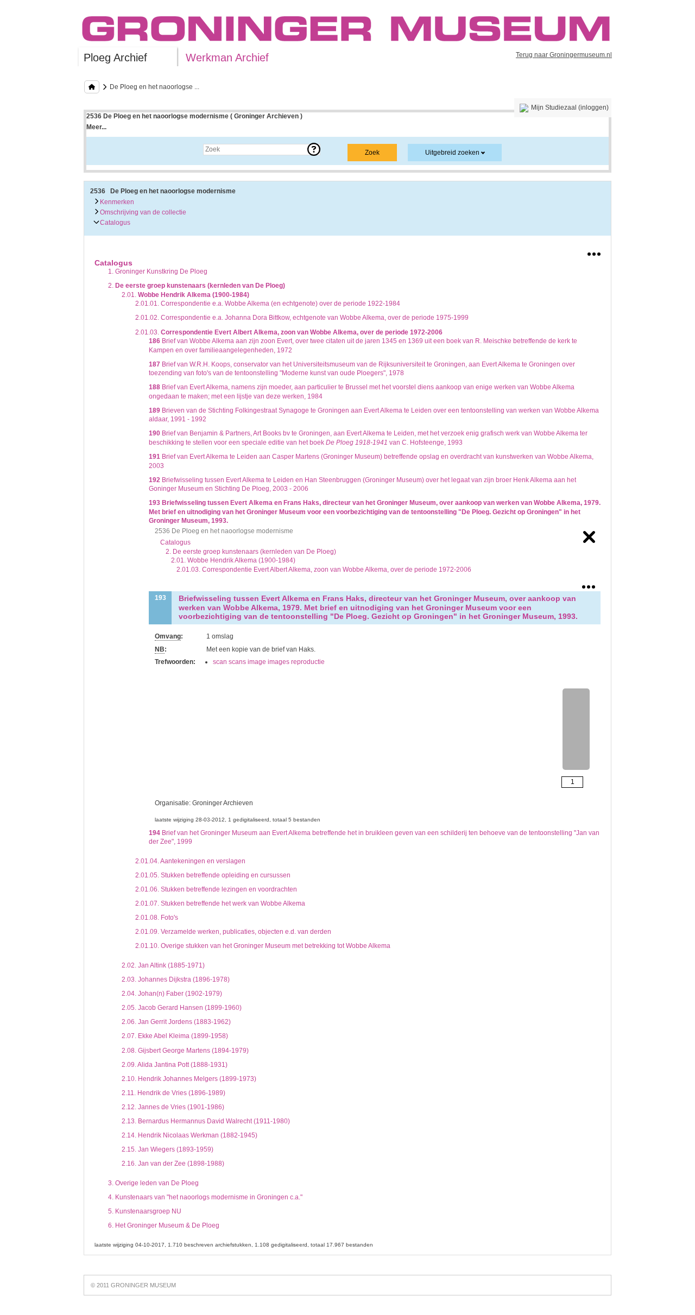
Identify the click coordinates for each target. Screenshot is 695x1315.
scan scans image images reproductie (269, 662)
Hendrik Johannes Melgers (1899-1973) (189, 1079)
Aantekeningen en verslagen (190, 861)
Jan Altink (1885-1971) (163, 965)
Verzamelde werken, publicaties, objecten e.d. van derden (233, 931)
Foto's (156, 917)
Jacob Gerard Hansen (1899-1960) (182, 1007)
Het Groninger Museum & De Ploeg (163, 1225)
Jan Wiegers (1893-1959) (167, 1149)
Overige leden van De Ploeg (153, 1183)
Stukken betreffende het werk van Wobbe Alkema (220, 903)
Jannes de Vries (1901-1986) (173, 1107)
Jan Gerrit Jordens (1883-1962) (176, 1022)
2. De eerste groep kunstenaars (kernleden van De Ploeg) (251, 551)
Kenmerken (116, 202)
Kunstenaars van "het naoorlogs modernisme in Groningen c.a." (205, 1197)
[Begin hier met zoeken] (91, 86)
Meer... (96, 127)
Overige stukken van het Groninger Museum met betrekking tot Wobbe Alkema (262, 946)
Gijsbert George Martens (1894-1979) (185, 1050)
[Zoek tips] (313, 149)
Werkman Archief (227, 58)
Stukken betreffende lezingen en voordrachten (216, 889)
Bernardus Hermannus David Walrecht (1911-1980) (206, 1121)
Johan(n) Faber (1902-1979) (172, 993)
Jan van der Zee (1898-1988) (173, 1163)
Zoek (104, 149)
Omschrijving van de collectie (142, 212)
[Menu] (594, 251)
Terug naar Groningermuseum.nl (564, 55)
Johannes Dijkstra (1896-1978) (176, 979)
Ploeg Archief (115, 58)
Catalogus (114, 222)
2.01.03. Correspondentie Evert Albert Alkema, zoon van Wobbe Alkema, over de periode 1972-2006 (323, 569)
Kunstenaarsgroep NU (144, 1211)
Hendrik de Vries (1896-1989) (173, 1093)
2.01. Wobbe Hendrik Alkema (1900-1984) (233, 560)
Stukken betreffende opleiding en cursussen (212, 875)
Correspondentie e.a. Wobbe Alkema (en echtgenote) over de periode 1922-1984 (267, 303)
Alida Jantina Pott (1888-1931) (175, 1065)
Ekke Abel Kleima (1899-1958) (175, 1036)
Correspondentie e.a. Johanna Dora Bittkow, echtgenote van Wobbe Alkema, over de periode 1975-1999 (302, 317)
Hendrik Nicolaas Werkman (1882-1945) (189, 1135)
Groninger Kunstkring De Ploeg (157, 271)
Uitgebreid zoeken (452, 152)
